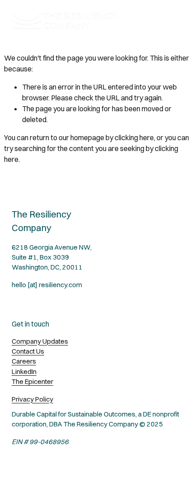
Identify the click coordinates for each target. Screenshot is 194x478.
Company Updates (40, 341)
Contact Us (28, 351)
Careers (24, 361)
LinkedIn (24, 371)
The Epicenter (32, 381)
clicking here (134, 137)
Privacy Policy (32, 399)
